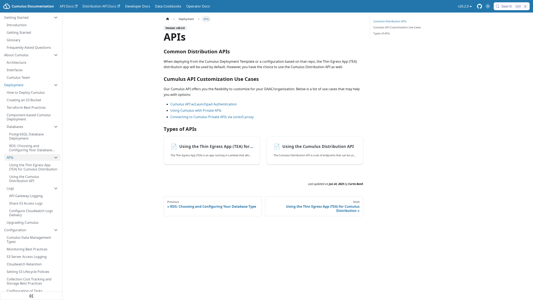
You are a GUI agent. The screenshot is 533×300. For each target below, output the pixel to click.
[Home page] (168, 19)
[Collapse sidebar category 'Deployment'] (55, 85)
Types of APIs (381, 33)
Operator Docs (198, 6)
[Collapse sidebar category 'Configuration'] (55, 230)
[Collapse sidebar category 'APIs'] (55, 157)
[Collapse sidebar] (31, 296)
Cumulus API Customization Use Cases (397, 27)
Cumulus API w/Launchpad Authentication (203, 104)
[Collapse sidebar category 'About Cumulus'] (55, 55)
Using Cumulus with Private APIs (196, 110)
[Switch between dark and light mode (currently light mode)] (487, 6)
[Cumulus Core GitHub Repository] (479, 6)
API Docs (67, 6)
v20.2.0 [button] (463, 6)
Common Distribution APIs (389, 21)
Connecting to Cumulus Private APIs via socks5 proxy (212, 117)
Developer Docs (137, 6)
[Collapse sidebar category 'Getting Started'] (55, 17)
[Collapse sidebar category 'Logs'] (55, 188)
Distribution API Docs (99, 6)
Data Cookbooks (168, 6)
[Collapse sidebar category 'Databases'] (55, 126)
